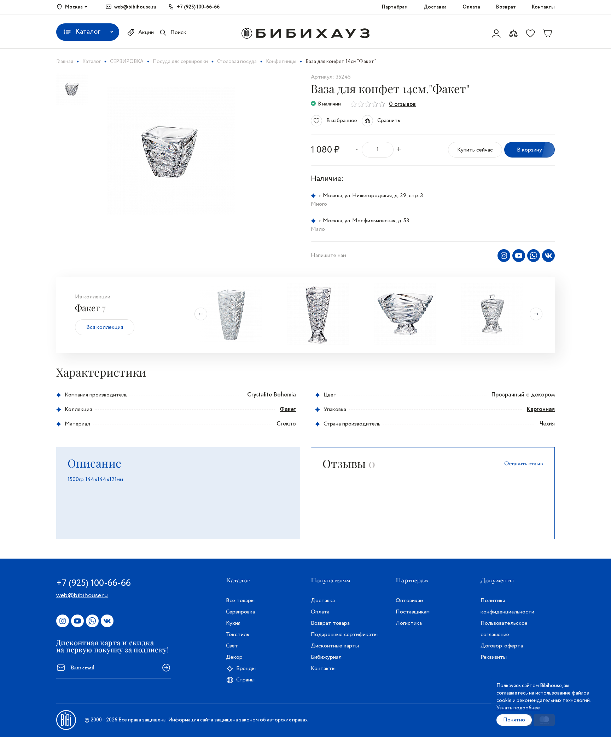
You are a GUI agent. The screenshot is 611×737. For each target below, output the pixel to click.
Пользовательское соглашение (504, 629)
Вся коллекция (104, 327)
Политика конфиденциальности (507, 606)
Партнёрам (395, 7)
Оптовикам (409, 600)
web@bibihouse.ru (135, 7)
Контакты (543, 7)
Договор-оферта (502, 646)
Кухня (233, 623)
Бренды (246, 668)
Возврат (506, 7)
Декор (234, 657)
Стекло (286, 423)
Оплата (471, 7)
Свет (232, 646)
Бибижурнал (326, 657)
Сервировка (240, 612)
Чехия (547, 423)
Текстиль (237, 634)
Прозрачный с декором (523, 394)
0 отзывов (402, 104)
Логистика (409, 623)
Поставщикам (413, 612)
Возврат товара (330, 623)
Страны (245, 680)
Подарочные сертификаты (344, 634)
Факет (288, 409)
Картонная (541, 409)
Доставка (435, 7)
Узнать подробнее (518, 708)
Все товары (240, 600)
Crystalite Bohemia (271, 394)
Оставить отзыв (523, 463)
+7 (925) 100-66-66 (198, 7)
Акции (146, 32)
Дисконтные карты (335, 646)
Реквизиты (494, 657)
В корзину (529, 150)
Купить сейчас (475, 150)
